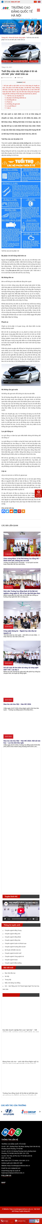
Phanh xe (8, 102)
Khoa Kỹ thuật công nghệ (17, 37)
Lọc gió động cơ (10, 106)
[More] (23, 511)
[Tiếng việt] (35, 1)
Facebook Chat (21, 1221)
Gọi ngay (5, 1221)
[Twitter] (7, 511)
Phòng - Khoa (33, 61)
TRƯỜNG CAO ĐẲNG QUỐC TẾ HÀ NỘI (22, 11)
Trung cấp (8, 979)
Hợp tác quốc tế (11, 995)
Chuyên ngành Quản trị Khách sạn (15, 943)
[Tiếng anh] (39, 1)
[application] (21, 910)
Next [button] (39, 27)
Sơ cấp (7, 976)
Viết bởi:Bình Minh (7, 77)
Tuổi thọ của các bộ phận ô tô (14, 96)
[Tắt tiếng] (34, 919)
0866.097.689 (15, 2)
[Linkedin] (15, 511)
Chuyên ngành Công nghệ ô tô (14, 956)
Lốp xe (8, 108)
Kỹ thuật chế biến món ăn (13, 950)
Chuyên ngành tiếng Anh (12, 933)
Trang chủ (4, 37)
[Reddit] (11, 511)
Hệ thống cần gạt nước (12, 104)
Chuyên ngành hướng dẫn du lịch (15, 947)
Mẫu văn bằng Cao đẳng (12, 983)
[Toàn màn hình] (37, 919)
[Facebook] (3, 511)
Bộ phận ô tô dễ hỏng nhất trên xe (15, 98)
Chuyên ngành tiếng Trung (13, 930)
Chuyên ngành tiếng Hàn (12, 940)
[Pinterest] (19, 511)
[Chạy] (5, 919)
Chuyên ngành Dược (11, 960)
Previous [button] (2, 27)
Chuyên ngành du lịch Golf (13, 953)
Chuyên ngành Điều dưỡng (13, 963)
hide (24, 82)
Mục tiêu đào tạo (10, 973)
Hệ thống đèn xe (10, 100)
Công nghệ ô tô (6, 61)
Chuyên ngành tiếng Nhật (13, 937)
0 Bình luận (20, 77)
